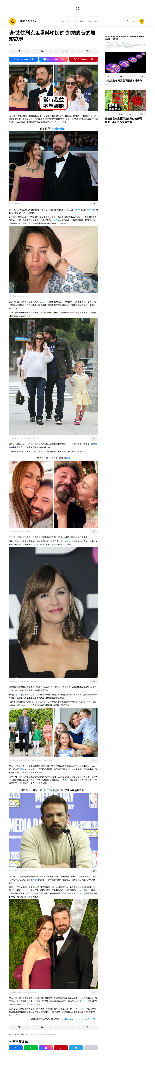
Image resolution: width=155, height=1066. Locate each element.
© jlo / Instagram (14, 531)
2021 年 (70, 541)
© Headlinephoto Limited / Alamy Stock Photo (24, 438)
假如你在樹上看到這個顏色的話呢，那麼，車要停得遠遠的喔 (124, 120)
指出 (36, 880)
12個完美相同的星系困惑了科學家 (123, 80)
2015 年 (55, 220)
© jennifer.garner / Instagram (18, 296)
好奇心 (107, 85)
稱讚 (21, 769)
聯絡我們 (107, 36)
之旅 (68, 458)
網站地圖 (107, 39)
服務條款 (141, 36)
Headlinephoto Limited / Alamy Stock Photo (79, 1019)
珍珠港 (91, 210)
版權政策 (123, 36)
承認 (23, 890)
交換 (36, 544)
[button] (110, 76)
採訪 (81, 1009)
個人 (66, 21)
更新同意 (115, 39)
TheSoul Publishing (121, 43)
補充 (38, 451)
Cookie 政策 (132, 36)
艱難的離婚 (58, 128)
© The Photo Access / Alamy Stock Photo (22, 992)
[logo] (22, 21)
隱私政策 (115, 36)
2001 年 (76, 210)
